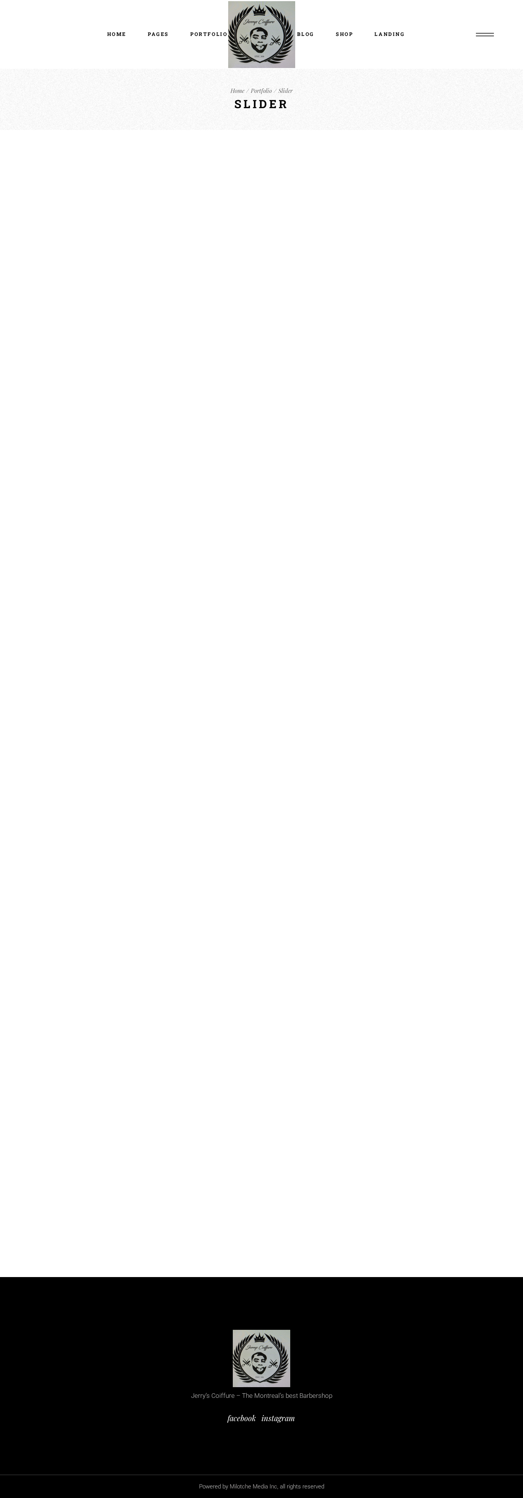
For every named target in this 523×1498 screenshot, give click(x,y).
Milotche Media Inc (253, 1486)
